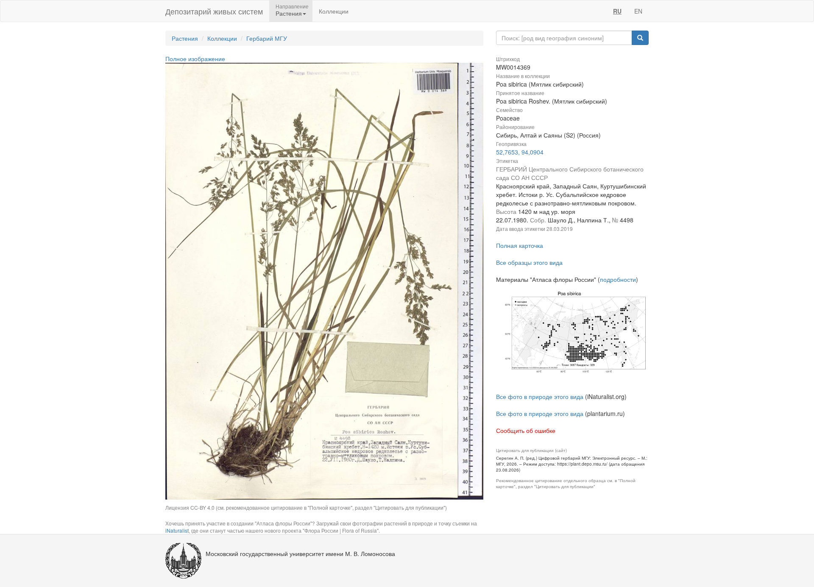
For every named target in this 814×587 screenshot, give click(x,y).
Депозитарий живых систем (214, 11)
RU (617, 11)
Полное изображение (195, 58)
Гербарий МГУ (266, 38)
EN (638, 11)
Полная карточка (519, 245)
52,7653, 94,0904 (520, 152)
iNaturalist (177, 530)
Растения (185, 38)
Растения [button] (289, 13)
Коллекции (333, 11)
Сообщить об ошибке (525, 430)
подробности (618, 279)
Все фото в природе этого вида (539, 396)
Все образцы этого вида (529, 262)
